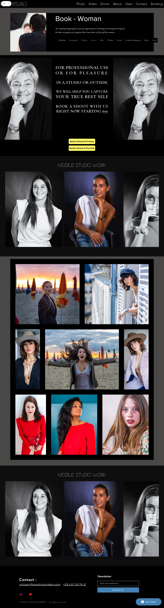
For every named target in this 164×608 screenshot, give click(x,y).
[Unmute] (121, 136)
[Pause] (116, 136)
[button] (92, 4)
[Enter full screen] (48, 136)
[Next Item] (151, 209)
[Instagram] (20, 594)
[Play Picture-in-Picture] (44, 136)
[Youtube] (30, 594)
